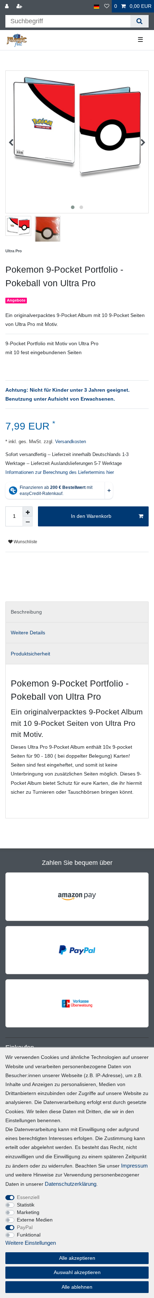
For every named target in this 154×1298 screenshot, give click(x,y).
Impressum (134, 1166)
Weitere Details (28, 632)
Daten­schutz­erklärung (70, 1184)
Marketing (28, 1212)
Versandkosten (70, 441)
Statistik (25, 1205)
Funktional (28, 1235)
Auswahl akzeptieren (77, 1272)
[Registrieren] (20, 6)
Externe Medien (35, 1220)
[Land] (96, 6)
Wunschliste (25, 541)
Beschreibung (26, 612)
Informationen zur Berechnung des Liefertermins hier (59, 472)
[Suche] (139, 21)
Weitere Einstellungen (30, 1243)
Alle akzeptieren (77, 1258)
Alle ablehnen (77, 1287)
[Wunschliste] (107, 6)
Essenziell (28, 1197)
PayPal (25, 1227)
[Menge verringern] (28, 521)
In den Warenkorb (91, 516)
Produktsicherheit (30, 654)
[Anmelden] (8, 6)
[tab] (77, 612)
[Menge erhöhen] (28, 511)
